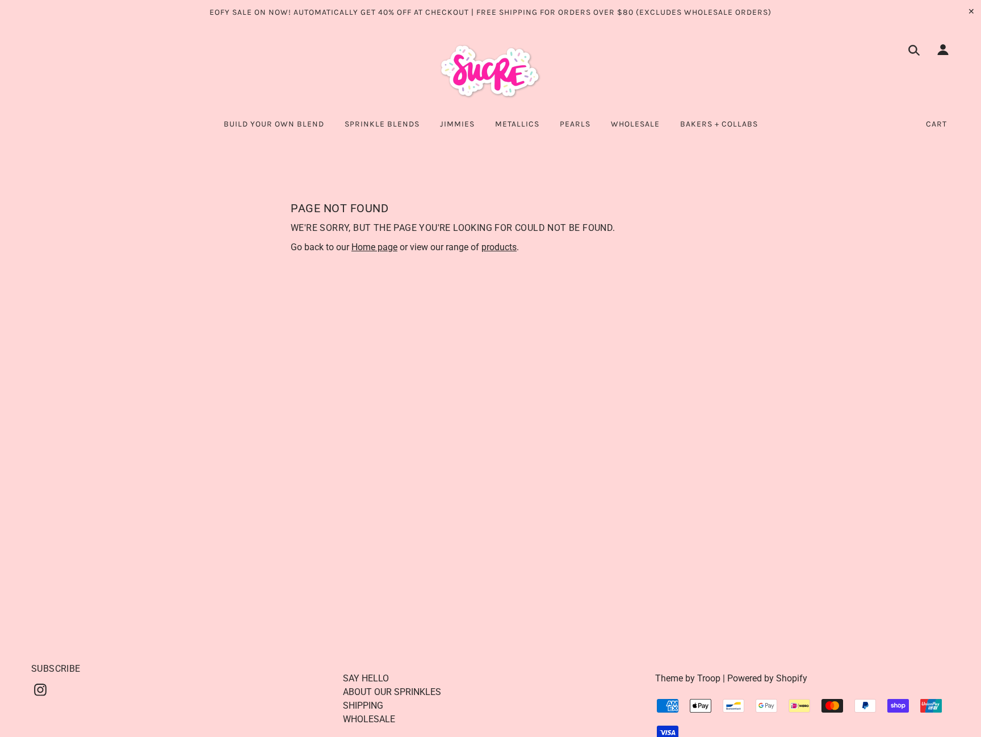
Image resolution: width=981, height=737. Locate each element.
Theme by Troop (687, 678)
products (499, 247)
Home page (374, 247)
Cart (936, 124)
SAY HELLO (366, 678)
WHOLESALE (369, 719)
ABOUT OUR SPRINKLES (392, 692)
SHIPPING (363, 705)
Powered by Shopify (767, 678)
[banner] (490, 71)
